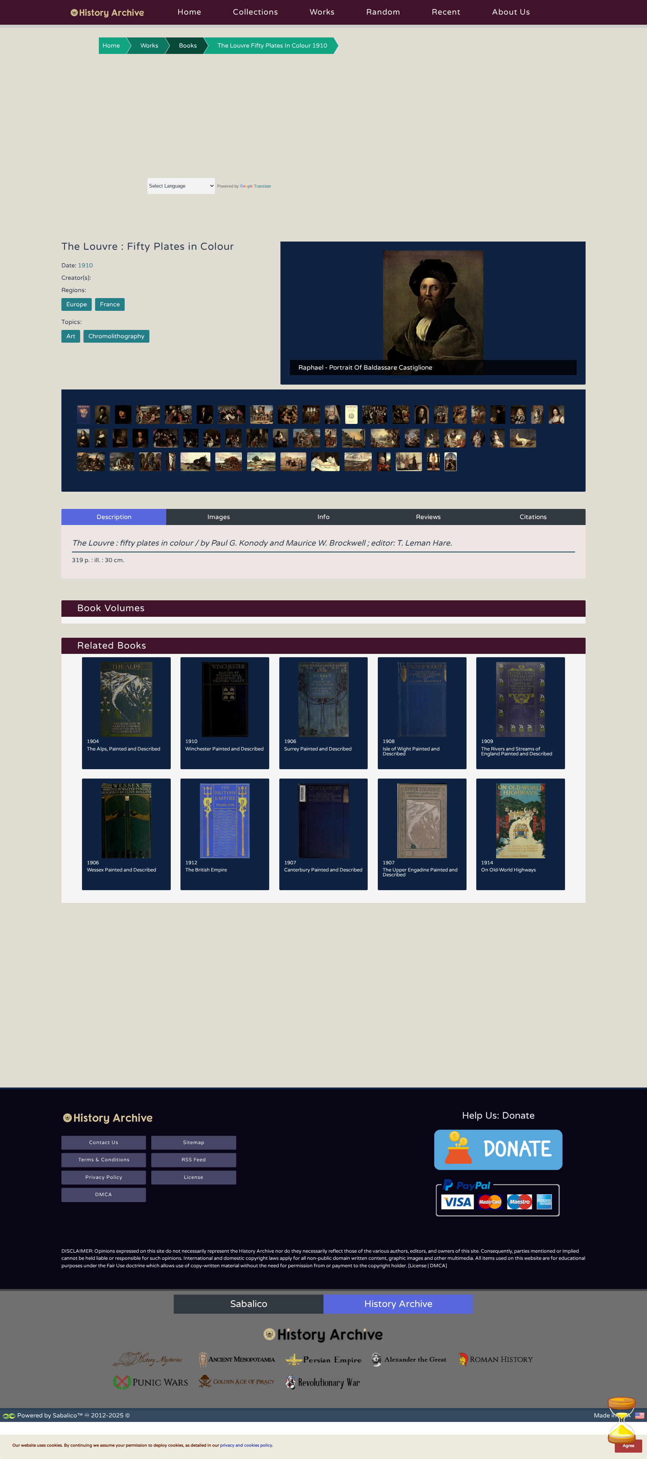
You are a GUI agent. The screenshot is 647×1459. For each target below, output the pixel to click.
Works (322, 12)
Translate (262, 186)
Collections (255, 12)
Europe (76, 304)
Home (189, 12)
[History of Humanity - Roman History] (496, 1359)
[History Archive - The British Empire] (224, 820)
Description (114, 517)
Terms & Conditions (104, 1160)
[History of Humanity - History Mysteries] (151, 1359)
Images (218, 517)
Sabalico (248, 1304)
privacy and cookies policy (246, 1445)
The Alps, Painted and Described (123, 749)
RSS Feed (194, 1160)
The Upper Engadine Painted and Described (420, 872)
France (110, 304)
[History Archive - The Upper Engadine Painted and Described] (422, 820)
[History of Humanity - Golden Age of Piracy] (237, 1381)
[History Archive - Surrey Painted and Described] (323, 699)
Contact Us (103, 1143)
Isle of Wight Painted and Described (411, 751)
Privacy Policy (103, 1177)
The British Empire (206, 870)
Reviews (428, 517)
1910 (85, 265)
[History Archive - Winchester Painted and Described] (224, 699)
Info (323, 517)
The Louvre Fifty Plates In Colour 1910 (272, 45)
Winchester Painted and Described (224, 749)
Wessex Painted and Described (121, 870)
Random (383, 12)
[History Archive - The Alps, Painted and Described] (126, 699)
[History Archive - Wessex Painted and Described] (126, 820)
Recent (446, 12)
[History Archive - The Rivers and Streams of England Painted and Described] (520, 699)
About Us (511, 12)
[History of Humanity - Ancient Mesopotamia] (237, 1359)
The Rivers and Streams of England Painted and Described (516, 751)
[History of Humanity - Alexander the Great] (410, 1359)
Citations (533, 517)
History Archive (398, 1304)
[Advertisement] (323, 114)
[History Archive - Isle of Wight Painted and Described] (422, 699)
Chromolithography (116, 336)
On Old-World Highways (508, 870)
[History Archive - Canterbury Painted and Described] (323, 820)
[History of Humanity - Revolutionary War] (323, 1382)
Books (188, 45)
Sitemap (193, 1143)
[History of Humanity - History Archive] (323, 1334)
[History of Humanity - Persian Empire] (323, 1359)
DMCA (103, 1195)
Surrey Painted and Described (318, 749)
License (193, 1177)
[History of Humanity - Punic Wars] (151, 1382)
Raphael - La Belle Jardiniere (341, 367)
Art (70, 336)
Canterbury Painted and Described (323, 870)
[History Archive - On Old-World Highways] (520, 820)
